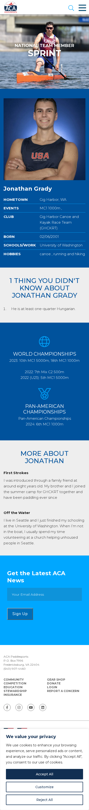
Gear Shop (56, 679)
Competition (15, 683)
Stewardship (15, 691)
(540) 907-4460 (15, 668)
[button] (71, 8)
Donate (54, 683)
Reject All (44, 800)
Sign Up (20, 614)
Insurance (13, 695)
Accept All (44, 774)
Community (14, 679)
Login (52, 687)
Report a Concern (63, 691)
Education (13, 687)
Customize (44, 787)
